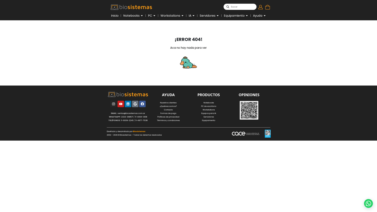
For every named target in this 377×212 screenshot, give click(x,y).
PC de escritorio (208, 106)
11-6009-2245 (127, 120)
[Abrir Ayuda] (264, 15)
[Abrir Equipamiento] (246, 15)
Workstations (209, 110)
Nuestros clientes (168, 102)
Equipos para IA (208, 113)
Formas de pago (168, 113)
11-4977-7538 (141, 120)
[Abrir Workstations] (182, 15)
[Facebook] (142, 104)
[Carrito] (267, 7)
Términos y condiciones (168, 120)
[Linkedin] (128, 104)
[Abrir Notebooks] (141, 15)
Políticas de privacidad (168, 117)
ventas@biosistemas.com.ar (131, 113)
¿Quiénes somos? (168, 106)
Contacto (168, 110)
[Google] (135, 104)
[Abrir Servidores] (217, 15)
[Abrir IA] (193, 15)
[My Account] (260, 7)
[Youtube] (121, 104)
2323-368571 (127, 117)
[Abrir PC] (154, 15)
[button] (368, 203)
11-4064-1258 (141, 117)
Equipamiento (208, 120)
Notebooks (209, 102)
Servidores (209, 117)
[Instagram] (113, 104)
